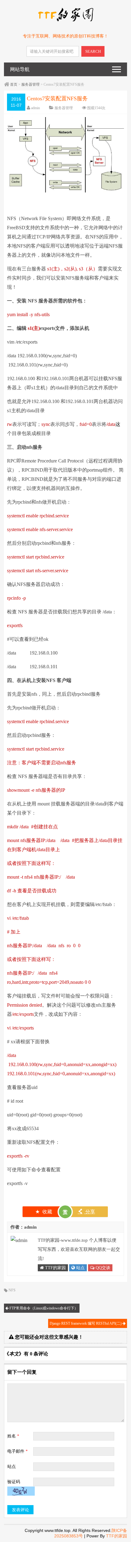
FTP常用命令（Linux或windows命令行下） (43, 1308)
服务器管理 (30, 84)
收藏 (43, 1211)
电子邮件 (17, 1451)
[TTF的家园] (65, 20)
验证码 (13, 1482)
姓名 (13, 1436)
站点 (80, 1267)
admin (35, 108)
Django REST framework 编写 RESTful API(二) (86, 1323)
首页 (13, 84)
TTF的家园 (55, 1267)
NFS (12, 1290)
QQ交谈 (102, 1267)
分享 (86, 1211)
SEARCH (93, 51)
